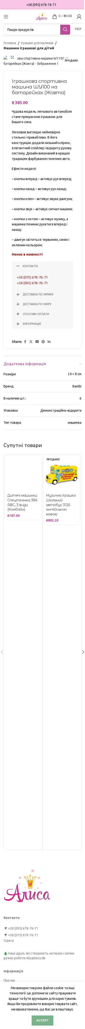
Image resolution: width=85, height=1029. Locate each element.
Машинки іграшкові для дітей (29, 48)
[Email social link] (37, 342)
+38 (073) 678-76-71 (32, 277)
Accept (42, 1020)
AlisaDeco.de (36, 958)
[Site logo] (41, 16)
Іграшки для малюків (37, 43)
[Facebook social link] (25, 342)
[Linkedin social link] (49, 342)
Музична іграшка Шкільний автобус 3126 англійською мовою (61, 504)
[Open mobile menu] (6, 16)
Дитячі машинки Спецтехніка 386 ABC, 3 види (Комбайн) (22, 502)
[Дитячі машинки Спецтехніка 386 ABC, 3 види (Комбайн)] (23, 473)
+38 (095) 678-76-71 (32, 283)
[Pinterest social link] (43, 342)
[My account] (79, 16)
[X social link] (31, 342)
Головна (10, 43)
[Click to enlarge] (12, 57)
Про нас (9, 980)
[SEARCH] (65, 30)
